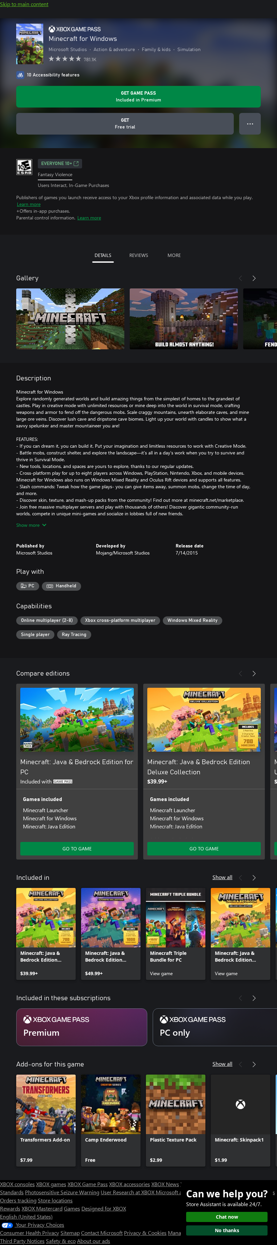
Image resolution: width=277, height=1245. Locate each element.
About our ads (93, 1240)
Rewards (10, 1208)
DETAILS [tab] (103, 255)
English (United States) (26, 1216)
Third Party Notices (22, 1240)
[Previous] (240, 278)
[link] (46, 934)
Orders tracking (18, 1200)
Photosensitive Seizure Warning (62, 1192)
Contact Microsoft (102, 1232)
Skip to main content (24, 3)
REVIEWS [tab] (138, 255)
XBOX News (165, 1184)
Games (72, 1208)
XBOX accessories (129, 1184)
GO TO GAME (77, 848)
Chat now (227, 1217)
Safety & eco (61, 1240)
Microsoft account (177, 1192)
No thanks (227, 1230)
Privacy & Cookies (145, 1232)
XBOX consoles (17, 1184)
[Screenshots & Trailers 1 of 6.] (70, 318)
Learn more (29, 204)
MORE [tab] (174, 255)
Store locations (55, 1200)
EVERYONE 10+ (56, 163)
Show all (222, 876)
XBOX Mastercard (42, 1208)
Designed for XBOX (103, 1208)
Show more (28, 525)
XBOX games (51, 1184)
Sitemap (70, 1232)
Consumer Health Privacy (29, 1232)
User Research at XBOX (128, 1192)
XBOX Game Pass (88, 1184)
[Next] (254, 278)
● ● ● (250, 123)
